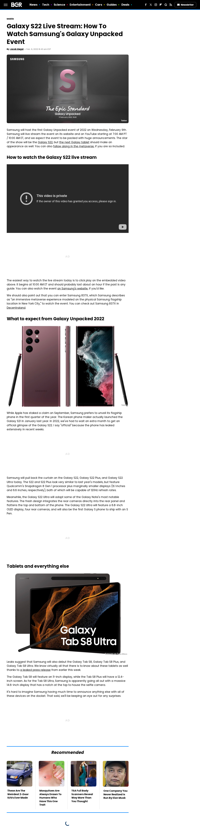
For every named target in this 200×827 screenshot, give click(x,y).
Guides (112, 4)
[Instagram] (156, 4)
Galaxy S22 (45, 142)
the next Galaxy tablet (74, 142)
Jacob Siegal (17, 49)
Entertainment (80, 4)
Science (59, 4)
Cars (98, 4)
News (34, 4)
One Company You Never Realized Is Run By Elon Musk (115, 794)
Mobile (10, 19)
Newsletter (187, 4)
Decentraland (16, 308)
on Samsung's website (72, 289)
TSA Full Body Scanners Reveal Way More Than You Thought (82, 796)
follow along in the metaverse (73, 146)
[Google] (166, 4)
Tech (45, 4)
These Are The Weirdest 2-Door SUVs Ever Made (18, 794)
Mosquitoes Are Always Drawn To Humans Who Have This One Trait (50, 797)
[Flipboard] (161, 4)
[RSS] (171, 4)
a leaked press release (35, 670)
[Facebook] (146, 4)
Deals (125, 4)
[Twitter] (151, 4)
